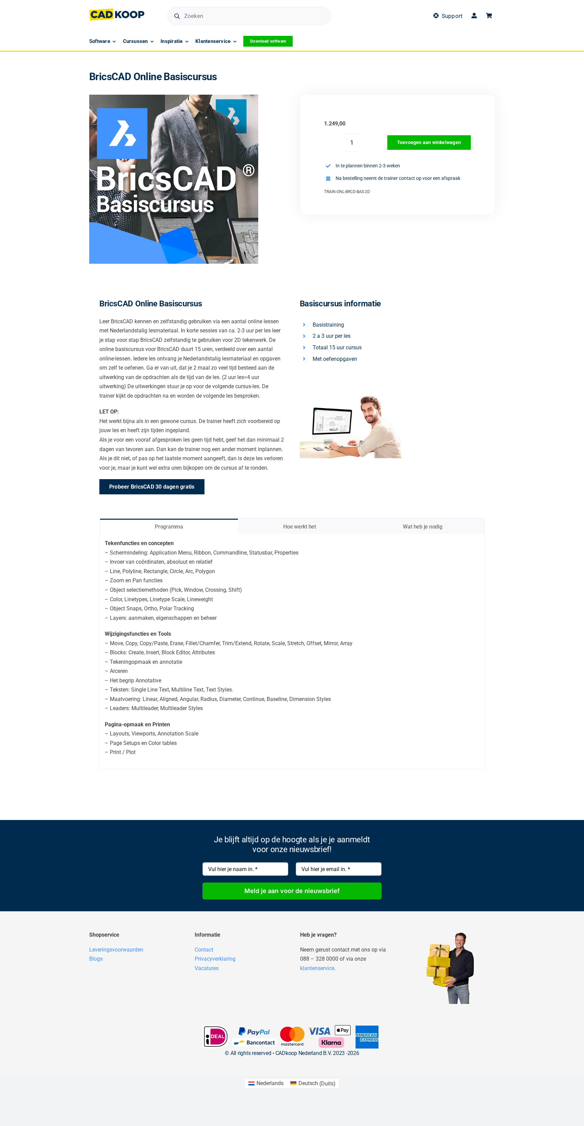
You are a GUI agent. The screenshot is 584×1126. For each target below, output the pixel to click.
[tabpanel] (292, 651)
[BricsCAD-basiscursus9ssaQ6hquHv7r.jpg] (173, 179)
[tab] (169, 526)
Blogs (96, 959)
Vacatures (207, 968)
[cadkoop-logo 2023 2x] (116, 11)
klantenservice (317, 968)
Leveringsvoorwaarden (116, 949)
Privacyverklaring (215, 959)
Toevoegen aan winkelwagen (429, 142)
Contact (204, 949)
